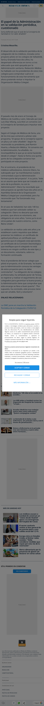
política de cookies (11, 341)
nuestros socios (29, 324)
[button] (22, 362)
